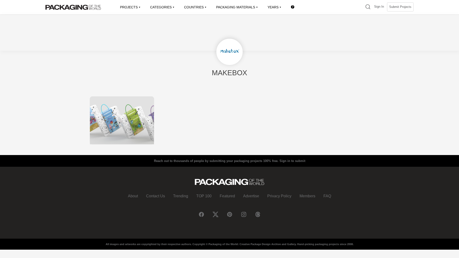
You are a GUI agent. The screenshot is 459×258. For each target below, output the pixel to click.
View (122, 120)
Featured (227, 196)
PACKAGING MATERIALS (235, 7)
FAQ (327, 196)
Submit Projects (400, 7)
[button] (368, 7)
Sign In (379, 6)
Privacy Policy (279, 196)
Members (307, 196)
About (133, 196)
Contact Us (155, 196)
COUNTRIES (194, 7)
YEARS (273, 7)
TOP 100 (204, 196)
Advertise (251, 196)
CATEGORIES (161, 7)
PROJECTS (129, 7)
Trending (180, 196)
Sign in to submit (292, 161)
